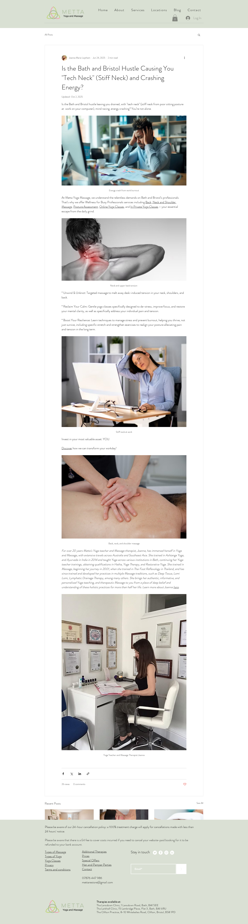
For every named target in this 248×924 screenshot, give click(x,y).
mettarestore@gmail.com (97, 882)
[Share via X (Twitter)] (71, 773)
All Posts (49, 34)
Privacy (49, 865)
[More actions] (184, 58)
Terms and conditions (58, 869)
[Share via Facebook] (63, 773)
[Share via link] (88, 773)
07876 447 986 (92, 878)
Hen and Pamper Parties (97, 865)
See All (200, 803)
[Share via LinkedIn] (79, 773)
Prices (85, 856)
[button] (119, 10)
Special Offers (90, 860)
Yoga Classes (53, 861)
